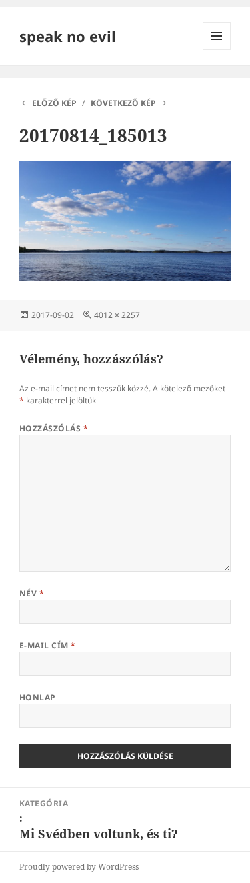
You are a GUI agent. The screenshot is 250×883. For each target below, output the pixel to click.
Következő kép (123, 103)
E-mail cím (47, 645)
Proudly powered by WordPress (79, 866)
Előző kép (54, 103)
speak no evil (67, 36)
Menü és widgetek (217, 49)
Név (31, 593)
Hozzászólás (53, 428)
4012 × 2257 (117, 315)
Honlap (37, 697)
